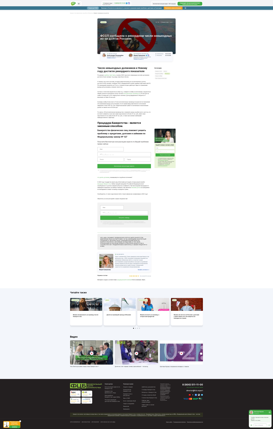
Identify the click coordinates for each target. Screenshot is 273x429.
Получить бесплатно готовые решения (152, 226)
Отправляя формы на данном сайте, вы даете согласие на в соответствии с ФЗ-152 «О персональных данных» (152, 220)
